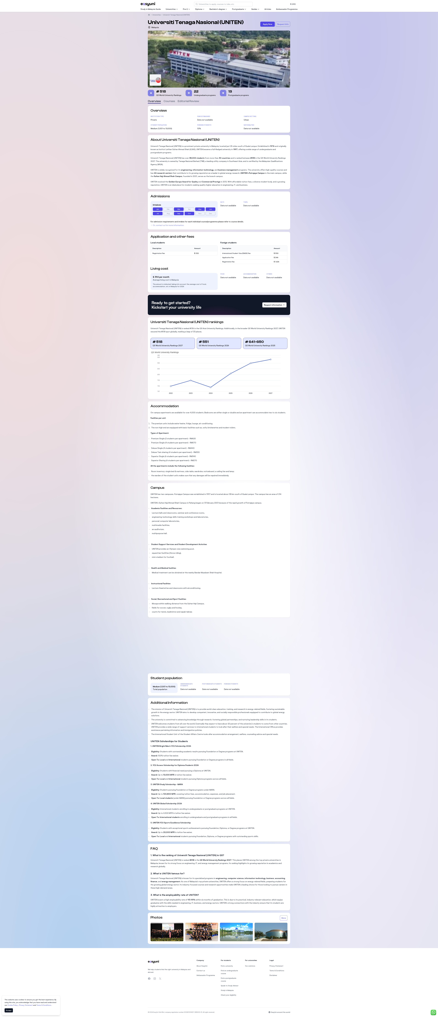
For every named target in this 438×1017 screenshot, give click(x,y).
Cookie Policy (13, 1005)
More (284, 918)
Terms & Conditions (44, 1005)
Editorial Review (188, 101)
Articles (268, 9)
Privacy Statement (26, 1005)
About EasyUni (202, 966)
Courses (169, 101)
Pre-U (185, 9)
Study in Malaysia (227, 990)
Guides (254, 9)
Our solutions (250, 966)
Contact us (201, 971)
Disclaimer (273, 975)
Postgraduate (238, 9)
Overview (154, 101)
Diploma (198, 9)
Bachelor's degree (217, 9)
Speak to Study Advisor (229, 986)
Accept (9, 1010)
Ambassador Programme (286, 9)
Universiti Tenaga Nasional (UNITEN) (176, 15)
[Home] (149, 15)
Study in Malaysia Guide (151, 9)
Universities (171, 9)
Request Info (283, 24)
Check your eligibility (228, 995)
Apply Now (267, 24)
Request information (273, 305)
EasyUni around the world (280, 1012)
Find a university (227, 966)
